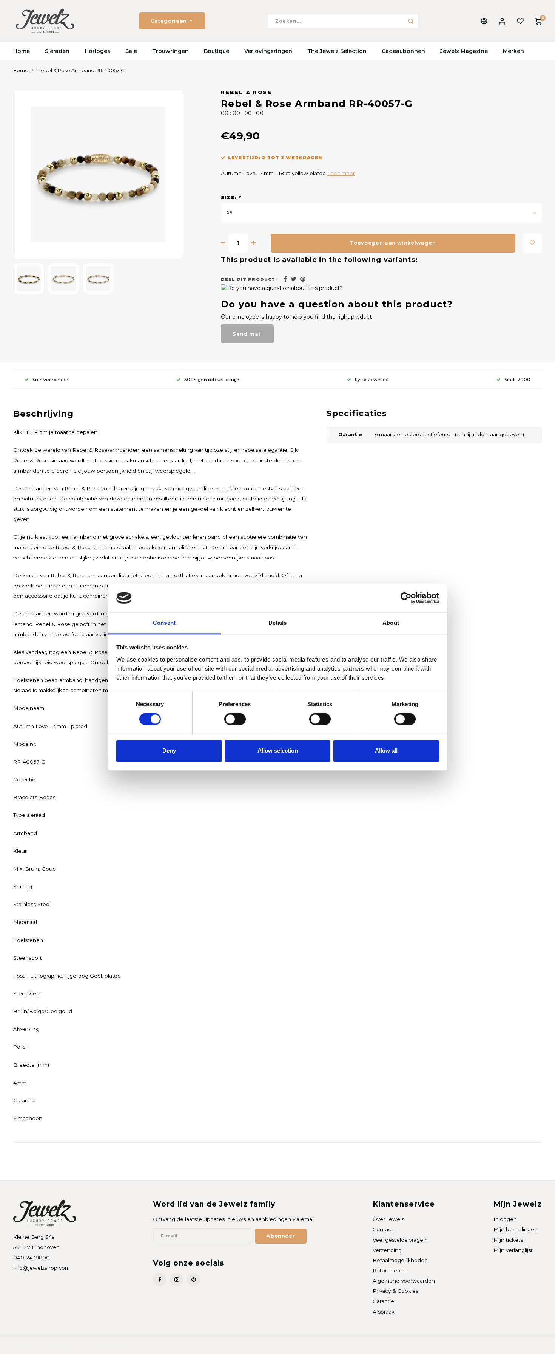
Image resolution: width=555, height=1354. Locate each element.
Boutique (216, 51)
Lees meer (341, 173)
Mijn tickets (508, 1240)
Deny (169, 750)
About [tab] (390, 623)
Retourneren (389, 1270)
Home (21, 51)
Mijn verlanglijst (513, 1250)
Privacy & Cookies (395, 1291)
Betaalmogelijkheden (400, 1260)
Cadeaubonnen (403, 51)
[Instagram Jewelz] (176, 1279)
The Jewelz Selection (337, 51)
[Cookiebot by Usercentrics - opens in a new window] (406, 598)
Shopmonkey (110, 1345)
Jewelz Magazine (464, 51)
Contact (383, 1229)
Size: (231, 197)
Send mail (247, 334)
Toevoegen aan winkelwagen (393, 243)
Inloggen (505, 1219)
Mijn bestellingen (515, 1229)
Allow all (386, 750)
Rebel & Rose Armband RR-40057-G (81, 70)
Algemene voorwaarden (404, 1281)
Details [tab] (277, 623)
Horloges (97, 51)
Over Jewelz (388, 1219)
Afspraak (384, 1312)
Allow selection (277, 750)
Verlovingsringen (268, 51)
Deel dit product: (249, 279)
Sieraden (57, 51)
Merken (513, 51)
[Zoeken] (410, 20)
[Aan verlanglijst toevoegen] (532, 243)
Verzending (387, 1250)
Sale (131, 51)
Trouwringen (170, 51)
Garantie (383, 1301)
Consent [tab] (164, 623)
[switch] (235, 719)
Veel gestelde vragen (400, 1240)
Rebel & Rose (246, 92)
